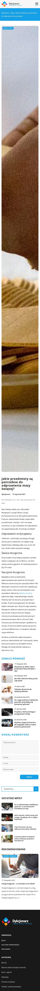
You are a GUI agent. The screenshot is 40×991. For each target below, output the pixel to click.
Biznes (4, 963)
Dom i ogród (6, 972)
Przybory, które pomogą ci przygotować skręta (25, 713)
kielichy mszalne (25, 593)
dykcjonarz (6, 494)
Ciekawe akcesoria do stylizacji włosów (23, 690)
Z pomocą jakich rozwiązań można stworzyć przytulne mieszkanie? (24, 839)
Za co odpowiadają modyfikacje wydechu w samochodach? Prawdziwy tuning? (26, 806)
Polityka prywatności (10, 945)
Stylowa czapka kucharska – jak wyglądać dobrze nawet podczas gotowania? (25, 724)
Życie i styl (8, 28)
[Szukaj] (36, 788)
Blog (4, 940)
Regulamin (6, 949)
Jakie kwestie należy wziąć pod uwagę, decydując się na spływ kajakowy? (26, 817)
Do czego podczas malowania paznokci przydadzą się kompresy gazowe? (26, 702)
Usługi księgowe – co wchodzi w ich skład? (18, 884)
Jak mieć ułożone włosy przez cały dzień (26, 680)
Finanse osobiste (8, 982)
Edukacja (5, 977)
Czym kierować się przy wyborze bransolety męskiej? (25, 828)
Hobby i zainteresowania (11, 986)
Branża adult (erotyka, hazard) (14, 967)
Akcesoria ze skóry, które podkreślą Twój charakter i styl (25, 669)
